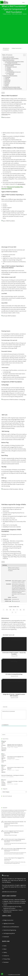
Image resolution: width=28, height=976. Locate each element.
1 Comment (16, 747)
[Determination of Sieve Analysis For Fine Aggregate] (3, 769)
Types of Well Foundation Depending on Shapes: (14, 61)
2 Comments (17, 759)
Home (4, 945)
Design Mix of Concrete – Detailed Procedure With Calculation (14, 695)
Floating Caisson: (10, 70)
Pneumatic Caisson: (10, 73)
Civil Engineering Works (9, 933)
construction (4, 114)
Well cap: (7, 85)
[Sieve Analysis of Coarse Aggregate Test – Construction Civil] (3, 758)
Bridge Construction (16, 48)
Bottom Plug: (7, 81)
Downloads (6, 936)
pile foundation (21, 184)
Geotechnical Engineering (9, 930)
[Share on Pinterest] (10, 609)
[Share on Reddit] (24, 609)
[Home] (1, 14)
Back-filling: (7, 82)
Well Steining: (7, 80)
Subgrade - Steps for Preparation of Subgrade (14, 901)
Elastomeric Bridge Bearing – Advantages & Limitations (12, 775)
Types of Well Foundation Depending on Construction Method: (13, 65)
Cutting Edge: (7, 77)
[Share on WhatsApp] (15, 612)
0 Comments (6, 50)
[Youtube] (16, 968)
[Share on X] (3, 609)
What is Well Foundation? (8, 57)
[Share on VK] (20, 609)
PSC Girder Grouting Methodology (14, 674)
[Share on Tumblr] (12, 612)
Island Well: (9, 69)
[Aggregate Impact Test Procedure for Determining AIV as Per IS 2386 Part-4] (3, 746)
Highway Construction (8, 923)
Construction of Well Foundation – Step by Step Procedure (14, 653)
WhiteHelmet (6, 48)
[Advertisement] (14, 30)
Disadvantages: (11, 74)
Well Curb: (7, 78)
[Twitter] (21, 968)
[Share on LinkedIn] (13, 609)
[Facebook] (7, 968)
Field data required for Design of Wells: (11, 87)
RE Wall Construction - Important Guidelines (14, 899)
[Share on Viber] (17, 609)
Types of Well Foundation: (8, 60)
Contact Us (6, 955)
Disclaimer (6, 962)
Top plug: (7, 84)
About (4, 949)
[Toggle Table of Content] (23, 55)
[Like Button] (3, 93)
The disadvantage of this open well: (15, 71)
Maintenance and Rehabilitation (11, 926)
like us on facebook (7, 796)
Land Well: (9, 68)
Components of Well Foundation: (10, 75)
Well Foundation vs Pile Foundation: (11, 58)
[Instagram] (11, 968)
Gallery (5, 952)
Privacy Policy (6, 959)
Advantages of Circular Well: (12, 62)
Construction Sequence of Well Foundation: (12, 88)
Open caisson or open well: (12, 66)
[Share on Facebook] (7, 609)
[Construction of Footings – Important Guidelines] (3, 782)
